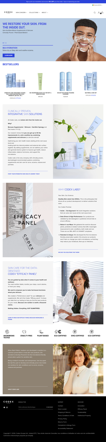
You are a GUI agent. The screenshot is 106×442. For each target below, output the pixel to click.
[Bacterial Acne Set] (91, 81)
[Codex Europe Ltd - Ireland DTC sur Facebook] (4, 408)
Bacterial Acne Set (91, 93)
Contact (60, 406)
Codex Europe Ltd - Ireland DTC (26, 433)
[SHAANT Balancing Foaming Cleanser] (65, 81)
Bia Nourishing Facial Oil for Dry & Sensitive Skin (40, 93)
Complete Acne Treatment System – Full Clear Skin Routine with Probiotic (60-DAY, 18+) (15, 94)
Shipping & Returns (64, 412)
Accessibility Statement (65, 428)
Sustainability (82, 412)
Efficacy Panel (82, 409)
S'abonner (49, 407)
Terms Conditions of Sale (66, 415)
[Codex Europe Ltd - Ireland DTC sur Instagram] (7, 408)
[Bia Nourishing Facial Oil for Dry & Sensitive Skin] (40, 81)
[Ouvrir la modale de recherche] (94, 12)
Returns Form (62, 422)
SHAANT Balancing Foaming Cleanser (65, 93)
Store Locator (62, 409)
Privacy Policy (62, 419)
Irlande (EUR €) (97, 5)
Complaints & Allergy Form (66, 425)
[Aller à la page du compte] (98, 12)
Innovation (81, 406)
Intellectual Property (84, 415)
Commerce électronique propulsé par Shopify (18, 435)
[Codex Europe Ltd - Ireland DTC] (8, 12)
